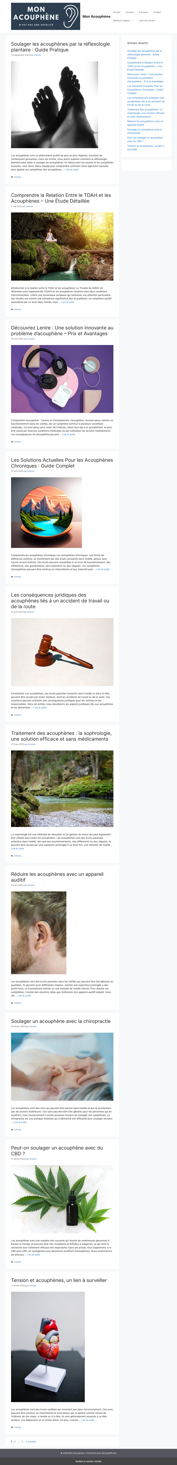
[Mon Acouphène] (45, 16)
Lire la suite (71, 169)
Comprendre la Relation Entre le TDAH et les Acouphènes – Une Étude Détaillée (61, 198)
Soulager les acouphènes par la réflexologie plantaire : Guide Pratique (60, 47)
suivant (30, 1441)
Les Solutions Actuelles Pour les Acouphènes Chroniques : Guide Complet (62, 463)
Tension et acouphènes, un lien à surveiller (59, 1280)
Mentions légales (121, 20)
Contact (157, 12)
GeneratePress (109, 1453)
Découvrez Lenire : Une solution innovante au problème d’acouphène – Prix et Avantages (62, 330)
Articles (130, 12)
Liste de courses (147, 20)
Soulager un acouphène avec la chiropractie (61, 1021)
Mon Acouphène (96, 16)
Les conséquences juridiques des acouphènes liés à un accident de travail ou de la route (60, 600)
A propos (143, 12)
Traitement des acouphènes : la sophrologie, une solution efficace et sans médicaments (61, 736)
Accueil (116, 12)
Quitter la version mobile (88, 1461)
